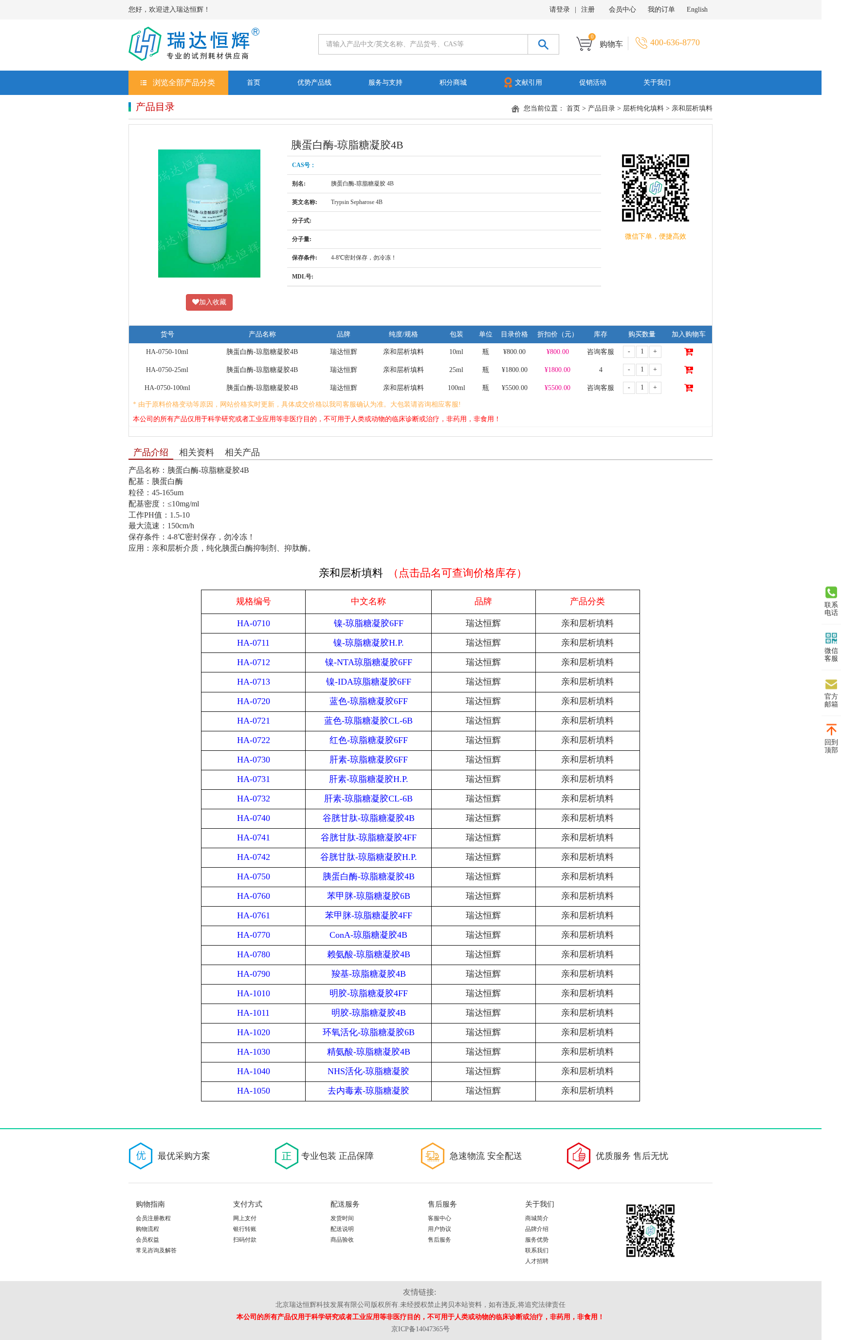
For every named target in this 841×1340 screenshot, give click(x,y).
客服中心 (439, 1218)
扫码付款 (244, 1239)
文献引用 (528, 82)
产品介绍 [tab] (150, 452)
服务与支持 (385, 82)
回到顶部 (831, 746)
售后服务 (439, 1239)
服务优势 (536, 1239)
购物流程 (147, 1229)
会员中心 (622, 9)
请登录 (559, 9)
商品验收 (342, 1239)
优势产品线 (314, 82)
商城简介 (536, 1218)
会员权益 (147, 1239)
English (697, 9)
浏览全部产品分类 (184, 82)
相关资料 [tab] (196, 452)
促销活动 (592, 82)
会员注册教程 (153, 1218)
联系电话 (831, 608)
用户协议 (439, 1229)
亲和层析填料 (692, 108)
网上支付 (244, 1218)
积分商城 (453, 82)
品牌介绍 (536, 1229)
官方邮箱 (831, 700)
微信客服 (831, 654)
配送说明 (342, 1229)
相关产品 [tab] (242, 452)
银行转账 (244, 1229)
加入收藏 (212, 302)
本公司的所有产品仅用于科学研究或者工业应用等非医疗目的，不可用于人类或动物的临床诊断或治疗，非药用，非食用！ (317, 419)
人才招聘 (536, 1261)
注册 (588, 9)
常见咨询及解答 (156, 1250)
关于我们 (657, 82)
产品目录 (601, 108)
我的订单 (661, 9)
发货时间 (342, 1218)
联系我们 (536, 1250)
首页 (253, 82)
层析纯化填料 (643, 108)
